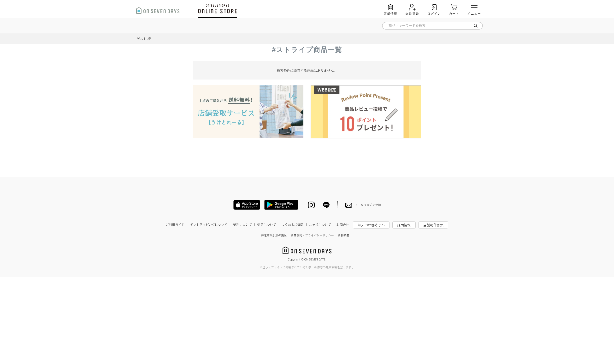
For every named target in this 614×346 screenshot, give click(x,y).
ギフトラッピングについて (211, 224)
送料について (244, 224)
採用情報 (404, 224)
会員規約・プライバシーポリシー (312, 235)
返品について (268, 224)
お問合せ (343, 224)
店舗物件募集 (433, 224)
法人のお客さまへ (371, 224)
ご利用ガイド (177, 224)
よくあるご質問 (295, 224)
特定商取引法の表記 (274, 235)
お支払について (322, 224)
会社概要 (343, 235)
